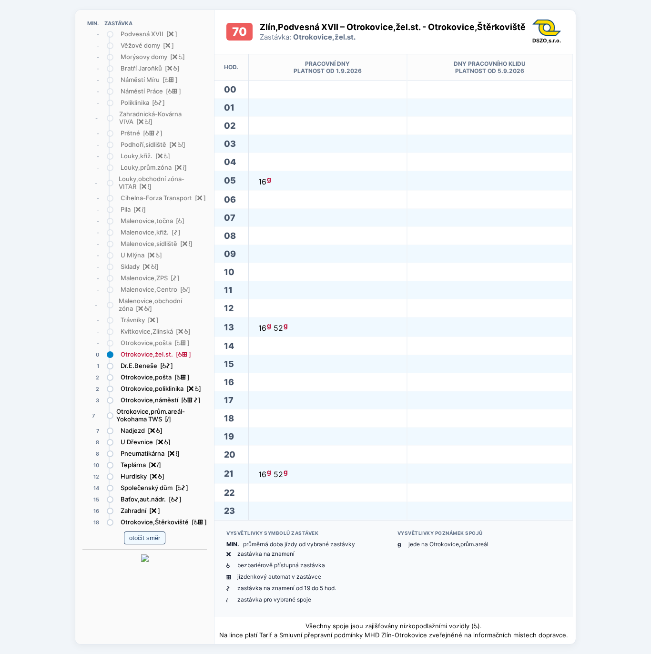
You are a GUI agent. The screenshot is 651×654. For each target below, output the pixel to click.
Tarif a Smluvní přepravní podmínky (311, 635)
